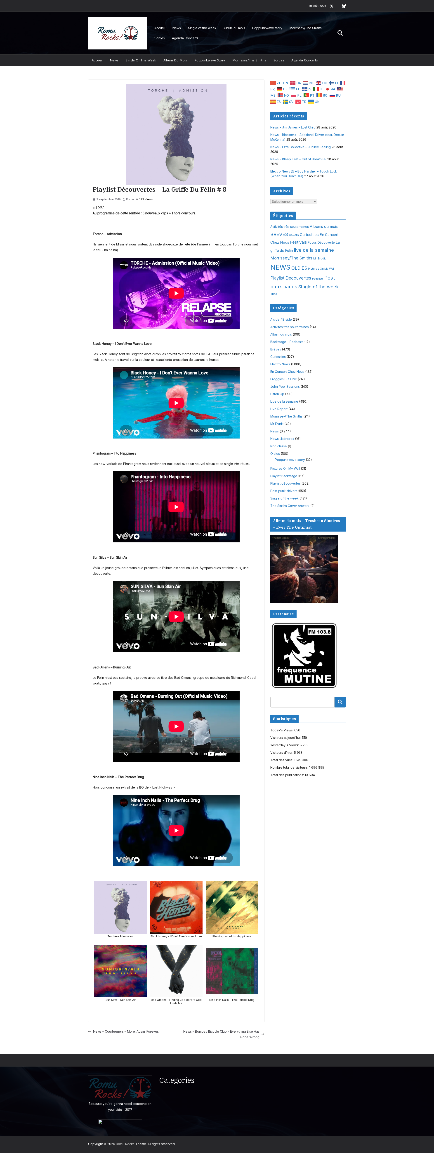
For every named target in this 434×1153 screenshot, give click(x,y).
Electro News (280, 364)
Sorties (159, 38)
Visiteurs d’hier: (282, 752)
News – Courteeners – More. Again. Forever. (126, 1031)
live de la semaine (314, 250)
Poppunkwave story (267, 28)
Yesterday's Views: (285, 745)
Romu (130, 199)
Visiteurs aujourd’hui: (286, 738)
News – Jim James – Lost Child (293, 127)
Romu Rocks (125, 1144)
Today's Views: (282, 730)
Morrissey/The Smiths (306, 28)
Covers (294, 235)
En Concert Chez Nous (287, 371)
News (176, 28)
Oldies (275, 453)
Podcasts (317, 278)
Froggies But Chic (283, 379)
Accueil (159, 28)
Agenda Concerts (185, 38)
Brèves (275, 349)
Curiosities (309, 234)
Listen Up (277, 394)
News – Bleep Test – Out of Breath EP (298, 159)
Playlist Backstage (283, 476)
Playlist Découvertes (290, 278)
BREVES (279, 234)
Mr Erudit (319, 258)
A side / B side (281, 319)
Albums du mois (324, 226)
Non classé (278, 446)
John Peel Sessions (285, 386)
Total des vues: (282, 760)
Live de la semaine (284, 401)
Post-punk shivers (283, 491)
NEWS (280, 267)
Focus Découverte (321, 242)
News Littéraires (282, 439)
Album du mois (234, 28)
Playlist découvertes (285, 483)
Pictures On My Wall (321, 268)
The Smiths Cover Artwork (289, 506)
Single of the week (202, 28)
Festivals (298, 242)
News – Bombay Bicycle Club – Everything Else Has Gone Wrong (221, 1034)
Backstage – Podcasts (286, 342)
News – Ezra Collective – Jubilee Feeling (300, 147)
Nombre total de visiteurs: (289, 767)
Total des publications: (287, 775)
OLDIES (299, 268)
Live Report (279, 409)
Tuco (273, 294)
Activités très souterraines (289, 227)
